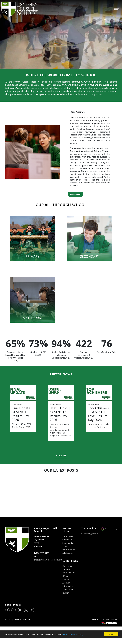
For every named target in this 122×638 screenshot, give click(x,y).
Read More (75, 194)
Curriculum (67, 566)
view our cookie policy (73, 634)
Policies (65, 579)
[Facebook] (7, 610)
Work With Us (68, 549)
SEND (65, 546)
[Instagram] (32, 610)
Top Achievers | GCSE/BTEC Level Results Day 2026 (98, 414)
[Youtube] (20, 610)
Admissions (67, 553)
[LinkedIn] (26, 610)
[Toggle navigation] (117, 9)
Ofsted (65, 576)
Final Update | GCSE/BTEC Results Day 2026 (22, 414)
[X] (13, 610)
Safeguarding (68, 543)
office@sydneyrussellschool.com (48, 559)
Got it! (111, 634)
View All (61, 455)
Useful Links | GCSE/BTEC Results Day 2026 (60, 414)
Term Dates (67, 536)
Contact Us (67, 539)
